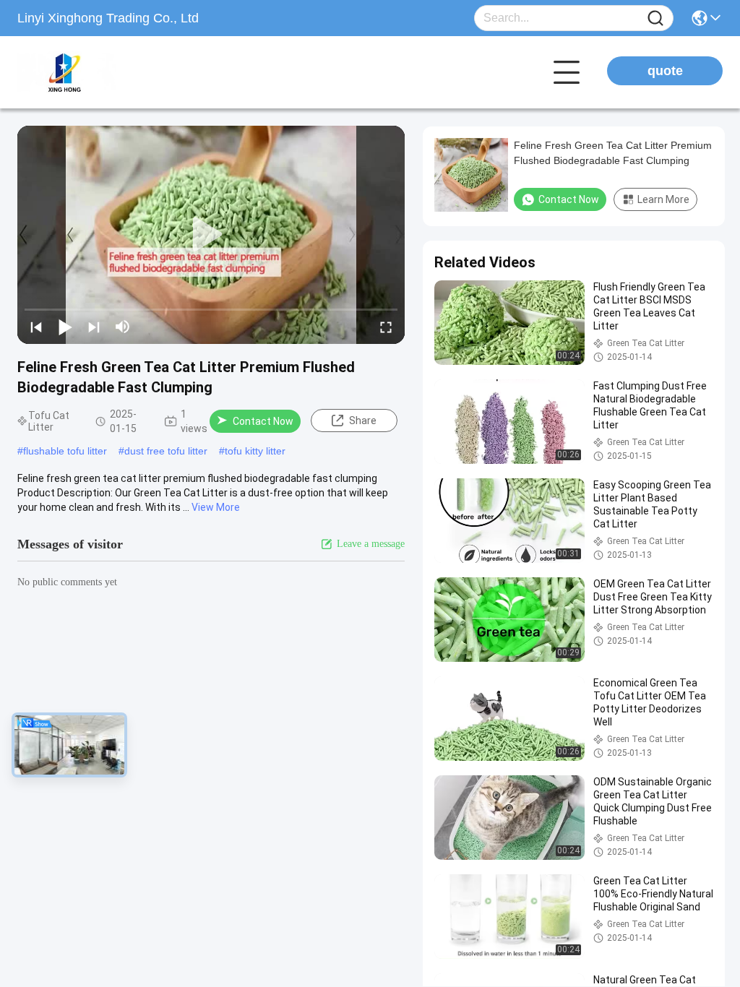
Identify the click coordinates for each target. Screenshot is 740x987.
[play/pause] (65, 326)
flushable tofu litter (65, 451)
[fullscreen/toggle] (385, 326)
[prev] (36, 326)
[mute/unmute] (122, 326)
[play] (211, 235)
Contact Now (263, 421)
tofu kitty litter (255, 451)
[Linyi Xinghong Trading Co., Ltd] (96, 72)
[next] (93, 326)
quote (665, 71)
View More (216, 507)
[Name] (655, 18)
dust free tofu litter (165, 451)
